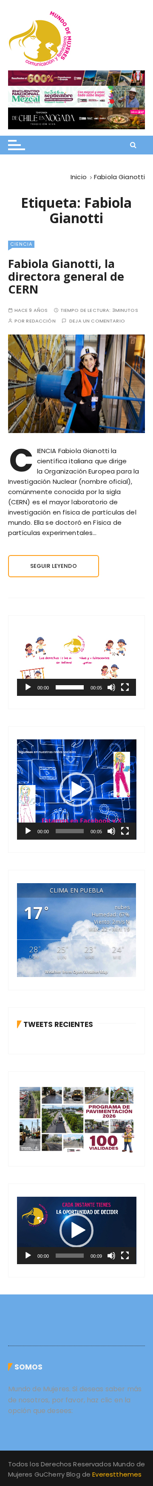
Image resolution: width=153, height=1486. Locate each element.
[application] (76, 662)
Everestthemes (117, 1474)
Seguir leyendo (53, 566)
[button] (77, 662)
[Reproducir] (28, 687)
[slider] (69, 687)
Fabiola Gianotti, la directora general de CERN (66, 276)
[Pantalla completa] (125, 687)
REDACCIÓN (40, 321)
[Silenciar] (111, 687)
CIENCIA (21, 244)
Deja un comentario (97, 321)
